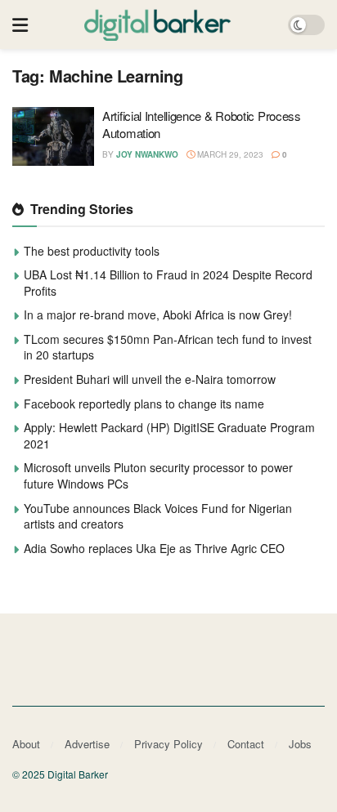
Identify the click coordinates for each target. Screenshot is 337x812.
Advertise (87, 744)
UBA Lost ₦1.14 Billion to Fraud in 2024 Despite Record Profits (168, 282)
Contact (245, 744)
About (26, 744)
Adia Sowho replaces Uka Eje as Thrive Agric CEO (154, 548)
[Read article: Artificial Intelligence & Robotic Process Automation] (53, 136)
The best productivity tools (92, 251)
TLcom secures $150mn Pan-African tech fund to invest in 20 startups (168, 347)
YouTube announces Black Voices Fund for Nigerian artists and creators (158, 516)
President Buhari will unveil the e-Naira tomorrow (150, 379)
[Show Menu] (20, 24)
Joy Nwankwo (147, 154)
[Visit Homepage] (157, 24)
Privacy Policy (168, 744)
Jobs (300, 744)
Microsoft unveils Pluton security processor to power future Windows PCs (158, 475)
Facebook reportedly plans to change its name (144, 403)
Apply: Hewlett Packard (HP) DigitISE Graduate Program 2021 (169, 435)
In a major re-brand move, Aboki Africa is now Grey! (158, 314)
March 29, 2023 (229, 154)
